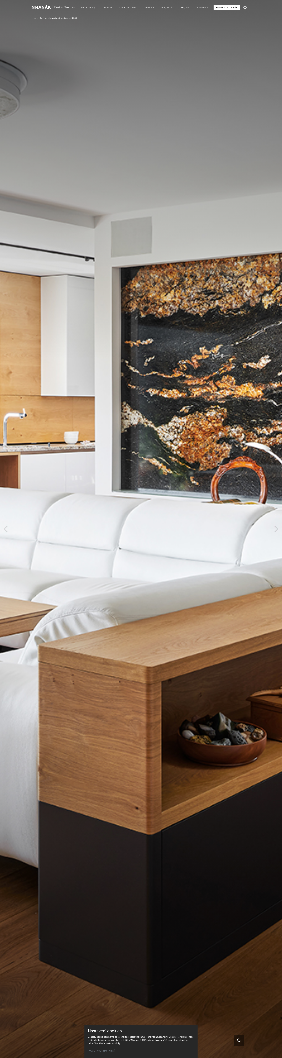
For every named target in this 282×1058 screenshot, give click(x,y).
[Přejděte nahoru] (275, 1051)
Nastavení (109, 1051)
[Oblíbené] (245, 7)
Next (276, 529)
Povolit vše (94, 1051)
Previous (5, 529)
